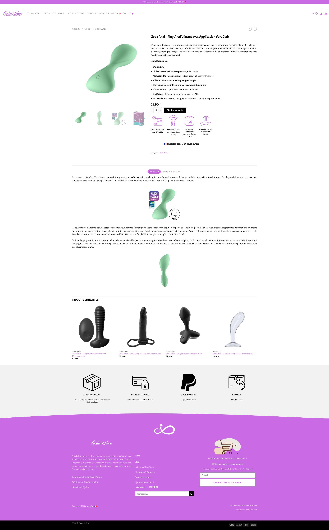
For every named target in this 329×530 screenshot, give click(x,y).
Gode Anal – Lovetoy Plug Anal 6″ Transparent (233, 354)
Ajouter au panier (175, 110)
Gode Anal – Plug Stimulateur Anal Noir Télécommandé (89, 354)
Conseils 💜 (128, 14)
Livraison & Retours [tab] (171, 171)
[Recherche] (313, 13)
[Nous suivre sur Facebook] (147, 487)
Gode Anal (100, 28)
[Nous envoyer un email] (154, 487)
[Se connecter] (321, 14)
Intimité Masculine (76, 14)
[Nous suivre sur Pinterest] (157, 487)
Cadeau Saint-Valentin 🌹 (109, 14)
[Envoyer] (191, 493)
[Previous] (76, 70)
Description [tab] (154, 171)
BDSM (29, 14)
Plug (46, 14)
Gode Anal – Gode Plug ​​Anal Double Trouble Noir (140, 354)
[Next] (142, 70)
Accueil (76, 28)
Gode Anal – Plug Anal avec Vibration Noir (184, 354)
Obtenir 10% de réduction (227, 482)
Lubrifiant (92, 14)
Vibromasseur (58, 14)
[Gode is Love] (12, 13)
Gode (37, 14)
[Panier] (326, 14)
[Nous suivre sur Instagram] (317, 13)
